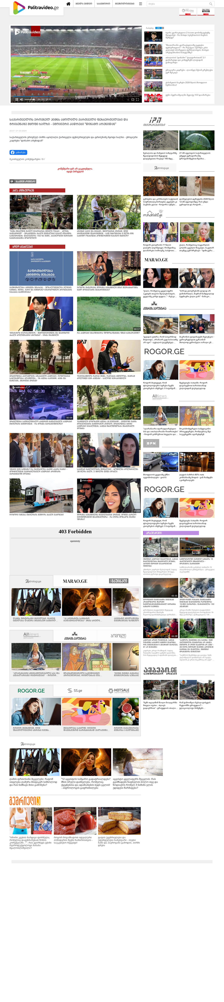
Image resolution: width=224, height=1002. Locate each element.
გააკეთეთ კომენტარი (25, 181)
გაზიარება (20, 152)
